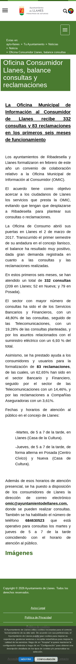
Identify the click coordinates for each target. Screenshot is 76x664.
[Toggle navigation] (5, 10)
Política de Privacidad (38, 617)
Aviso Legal (38, 608)
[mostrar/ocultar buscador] (65, 11)
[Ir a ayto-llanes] (33, 10)
